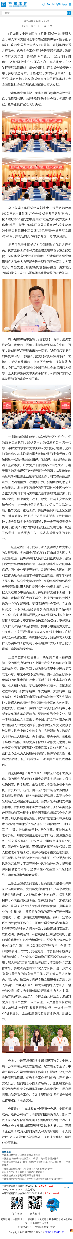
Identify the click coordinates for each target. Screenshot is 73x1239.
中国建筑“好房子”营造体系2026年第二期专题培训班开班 (30, 1158)
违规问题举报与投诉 (45, 1226)
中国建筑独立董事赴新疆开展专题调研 (21, 1175)
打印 (49, 25)
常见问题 (41, 1219)
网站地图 (5, 1219)
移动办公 (61, 4)
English (51, 4)
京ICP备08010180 (54, 1232)
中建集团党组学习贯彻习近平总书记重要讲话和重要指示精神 (32, 1178)
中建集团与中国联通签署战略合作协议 (21, 1155)
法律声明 (17, 1219)
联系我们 (53, 1219)
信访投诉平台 (25, 1226)
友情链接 (29, 1219)
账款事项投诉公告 (39, 1223)
